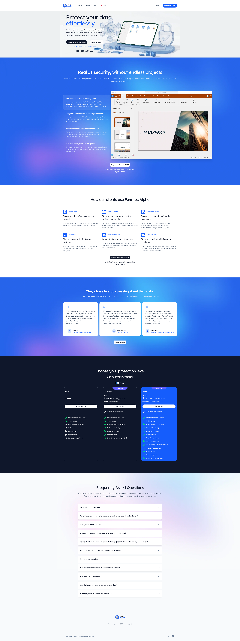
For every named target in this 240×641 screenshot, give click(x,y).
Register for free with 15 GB (120, 165)
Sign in (157, 5)
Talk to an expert (96, 42)
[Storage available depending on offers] (126, 438)
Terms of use (112, 624)
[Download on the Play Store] (91, 50)
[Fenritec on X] (168, 636)
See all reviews (120, 342)
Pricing (88, 5)
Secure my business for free (77, 42)
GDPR (121, 624)
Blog (94, 5)
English (105, 5)
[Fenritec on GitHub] (173, 636)
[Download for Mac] (82, 50)
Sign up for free (81, 406)
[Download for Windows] (78, 50)
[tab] (86, 102)
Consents (129, 624)
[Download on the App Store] (87, 50)
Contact (79, 5)
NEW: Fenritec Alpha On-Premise (85, 47)
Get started (120, 406)
